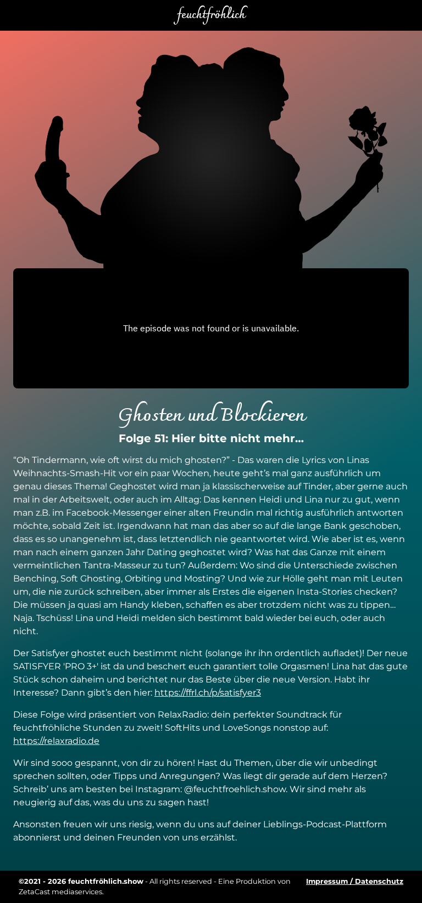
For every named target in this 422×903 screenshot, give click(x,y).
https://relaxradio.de (56, 741)
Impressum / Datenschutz (354, 881)
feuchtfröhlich (211, 15)
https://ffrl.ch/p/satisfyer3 (207, 692)
